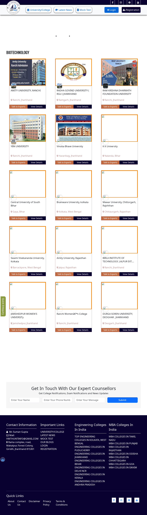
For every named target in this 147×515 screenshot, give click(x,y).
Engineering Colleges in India (90, 427)
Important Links (52, 425)
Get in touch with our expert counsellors (73, 388)
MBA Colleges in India (121, 427)
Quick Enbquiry (3, 306)
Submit (122, 400)
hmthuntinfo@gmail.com (22, 438)
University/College (40, 9)
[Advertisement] (73, 355)
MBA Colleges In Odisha (123, 453)
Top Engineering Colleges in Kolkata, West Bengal (90, 440)
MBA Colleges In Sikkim (123, 467)
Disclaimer (34, 501)
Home (62, 36)
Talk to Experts (18, 106)
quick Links (15, 496)
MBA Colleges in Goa (121, 464)
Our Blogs (47, 442)
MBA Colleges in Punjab (123, 443)
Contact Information (21, 425)
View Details (36, 106)
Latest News (65, 9)
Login (112, 9)
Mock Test (85, 9)
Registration (132, 9)
